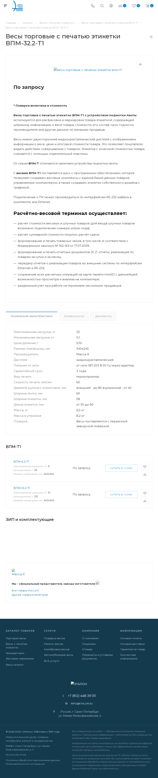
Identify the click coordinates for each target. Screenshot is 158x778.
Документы (103, 316)
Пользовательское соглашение (25, 763)
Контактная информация (128, 656)
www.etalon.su (106, 743)
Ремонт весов (53, 643)
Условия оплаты (131, 638)
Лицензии (89, 643)
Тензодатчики (15, 653)
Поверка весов (54, 638)
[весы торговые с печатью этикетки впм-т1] (87, 69)
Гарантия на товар (132, 649)
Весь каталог (15, 664)
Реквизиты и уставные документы (97, 656)
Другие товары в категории (30, 594)
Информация (131, 630)
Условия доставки (132, 643)
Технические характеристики (32, 316)
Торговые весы (16, 638)
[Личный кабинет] (111, 6)
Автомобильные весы (58, 654)
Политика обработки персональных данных (33, 760)
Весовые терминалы (20, 658)
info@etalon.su (82, 703)
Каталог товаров (20, 630)
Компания (90, 630)
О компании (90, 638)
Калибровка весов (56, 649)
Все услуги (51, 660)
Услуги (50, 630)
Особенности (74, 316)
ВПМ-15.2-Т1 (21, 488)
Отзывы (87, 649)
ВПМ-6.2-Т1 (21, 461)
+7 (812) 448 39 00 (80, 695)
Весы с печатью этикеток (17, 645)
